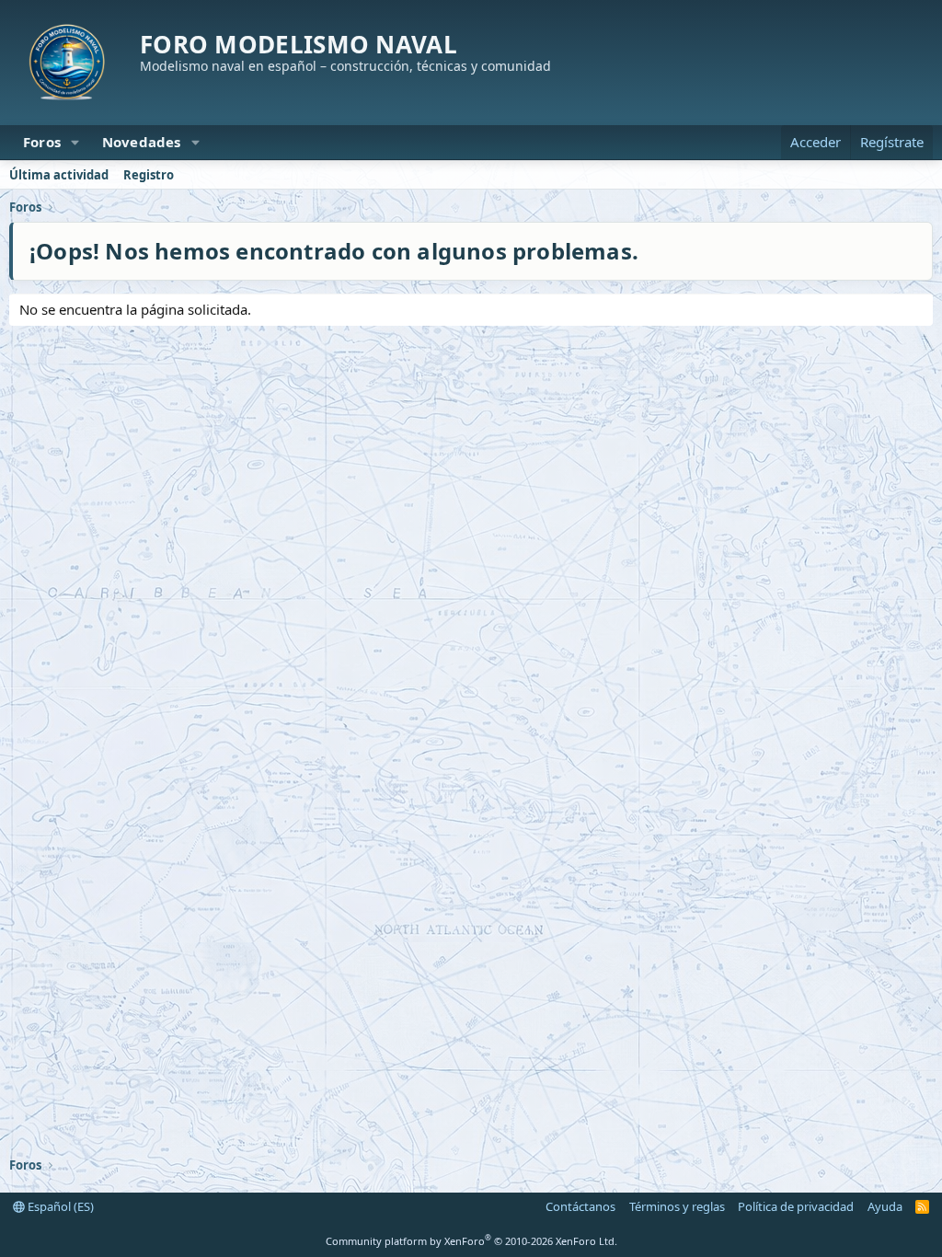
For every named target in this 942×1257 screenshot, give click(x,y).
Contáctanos (580, 1206)
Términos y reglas (677, 1206)
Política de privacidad (796, 1206)
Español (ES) (59, 1206)
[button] (75, 142)
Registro (148, 175)
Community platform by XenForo (471, 1241)
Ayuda (884, 1206)
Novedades (141, 142)
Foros (42, 142)
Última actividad (59, 175)
